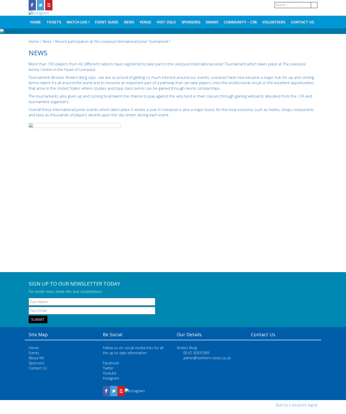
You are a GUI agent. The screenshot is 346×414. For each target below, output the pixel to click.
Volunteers (273, 22)
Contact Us (302, 22)
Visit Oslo (166, 22)
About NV (36, 357)
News (129, 22)
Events (34, 352)
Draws (212, 22)
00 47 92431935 (196, 352)
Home (35, 22)
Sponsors (190, 22)
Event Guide (106, 22)
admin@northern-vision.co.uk (207, 357)
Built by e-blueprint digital (296, 405)
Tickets (53, 22)
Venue (145, 22)
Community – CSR (240, 22)
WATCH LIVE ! (77, 22)
